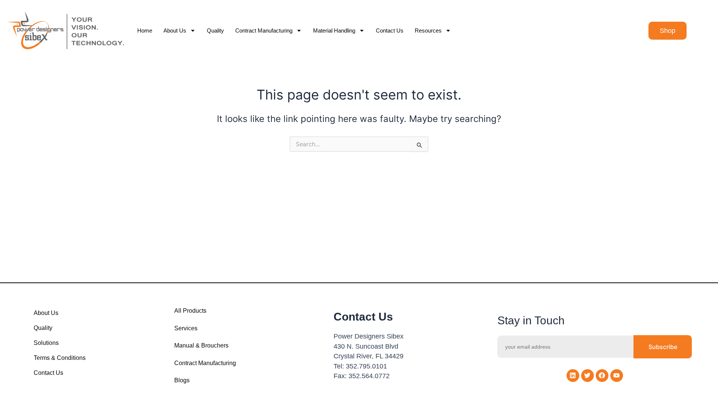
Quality (215, 30)
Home (144, 30)
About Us (174, 30)
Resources (428, 30)
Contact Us (390, 30)
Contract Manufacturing (263, 30)
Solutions (46, 343)
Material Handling (334, 30)
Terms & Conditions (60, 358)
